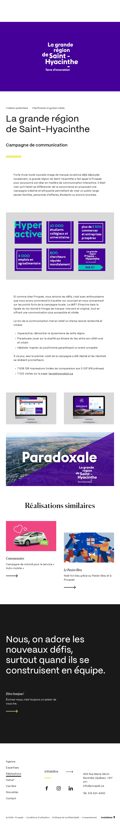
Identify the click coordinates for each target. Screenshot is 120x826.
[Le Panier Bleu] (89, 548)
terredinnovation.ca (61, 374)
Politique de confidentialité (65, 817)
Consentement (89, 817)
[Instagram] (59, 788)
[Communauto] (31, 536)
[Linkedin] (71, 788)
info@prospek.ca (93, 786)
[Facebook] (47, 788)
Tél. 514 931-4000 (94, 793)
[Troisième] (108, 817)
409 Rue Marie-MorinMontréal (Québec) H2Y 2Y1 (98, 778)
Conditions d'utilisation (38, 817)
